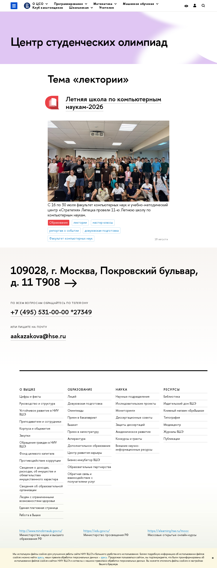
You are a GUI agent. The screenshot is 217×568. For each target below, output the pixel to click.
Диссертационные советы (134, 417)
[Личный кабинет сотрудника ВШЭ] (195, 6)
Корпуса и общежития (34, 428)
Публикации (172, 439)
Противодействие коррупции (40, 460)
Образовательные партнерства (89, 467)
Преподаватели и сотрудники (40, 421)
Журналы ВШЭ (174, 432)
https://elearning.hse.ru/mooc (168, 531)
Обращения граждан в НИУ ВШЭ (38, 444)
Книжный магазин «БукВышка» (184, 410)
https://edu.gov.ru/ (96, 531)
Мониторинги (125, 410)
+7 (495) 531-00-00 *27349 (51, 312)
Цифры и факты (30, 396)
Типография (172, 417)
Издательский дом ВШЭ (180, 403)
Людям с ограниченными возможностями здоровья (37, 499)
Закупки (24, 435)
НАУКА (121, 389)
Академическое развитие (133, 432)
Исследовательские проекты (136, 403)
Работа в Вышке (30, 515)
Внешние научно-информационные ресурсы (134, 447)
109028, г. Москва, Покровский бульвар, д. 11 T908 (104, 276)
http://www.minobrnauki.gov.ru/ (40, 531)
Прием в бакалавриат (82, 417)
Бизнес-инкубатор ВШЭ (84, 460)
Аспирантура (76, 439)
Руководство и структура (37, 403)
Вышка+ (73, 425)
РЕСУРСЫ (172, 389)
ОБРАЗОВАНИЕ (80, 389)
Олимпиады (75, 410)
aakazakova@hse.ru (38, 335)
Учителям (106, 8)
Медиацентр (172, 425)
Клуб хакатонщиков (47, 8)
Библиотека (172, 396)
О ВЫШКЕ (27, 389)
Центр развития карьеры (85, 453)
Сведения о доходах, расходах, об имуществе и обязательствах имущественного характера (38, 473)
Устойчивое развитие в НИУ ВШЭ (39, 412)
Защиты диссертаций (130, 425)
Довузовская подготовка (85, 403)
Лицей (72, 396)
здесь (41, 557)
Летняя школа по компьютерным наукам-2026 (113, 103)
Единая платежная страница (38, 508)
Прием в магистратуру (83, 432)
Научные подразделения (132, 396)
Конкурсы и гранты (129, 439)
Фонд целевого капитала (36, 453)
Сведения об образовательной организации (41, 488)
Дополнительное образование (89, 446)
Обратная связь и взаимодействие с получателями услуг (81, 477)
